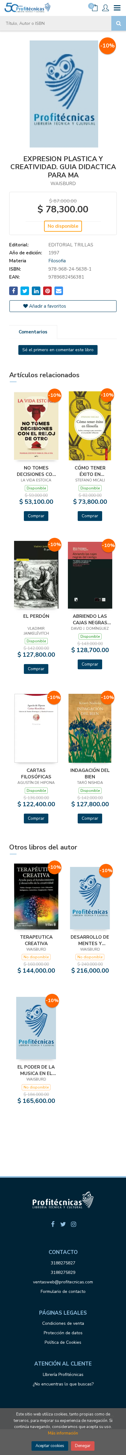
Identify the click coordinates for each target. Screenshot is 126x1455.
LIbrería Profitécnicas (63, 1374)
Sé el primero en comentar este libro (58, 350)
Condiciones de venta (63, 1323)
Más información (63, 1433)
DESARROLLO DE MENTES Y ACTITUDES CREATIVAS (90, 940)
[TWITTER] (63, 1224)
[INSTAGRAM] (73, 1224)
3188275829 (63, 1272)
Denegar (83, 1446)
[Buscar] (118, 23)
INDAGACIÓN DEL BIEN (90, 773)
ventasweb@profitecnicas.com (63, 1282)
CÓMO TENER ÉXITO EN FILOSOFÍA (90, 471)
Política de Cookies (63, 1342)
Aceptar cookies (49, 1446)
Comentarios (33, 332)
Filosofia (57, 261)
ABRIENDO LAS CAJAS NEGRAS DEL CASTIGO (90, 619)
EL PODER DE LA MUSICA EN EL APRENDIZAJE (36, 1070)
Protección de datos (63, 1333)
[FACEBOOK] (52, 1224)
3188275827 (63, 1263)
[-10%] (36, 426)
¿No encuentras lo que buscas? (63, 1384)
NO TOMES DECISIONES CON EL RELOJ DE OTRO (36, 471)
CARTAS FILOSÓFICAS (36, 773)
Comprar (36, 516)
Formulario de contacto (63, 1291)
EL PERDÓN (36, 616)
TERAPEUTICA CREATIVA (36, 940)
